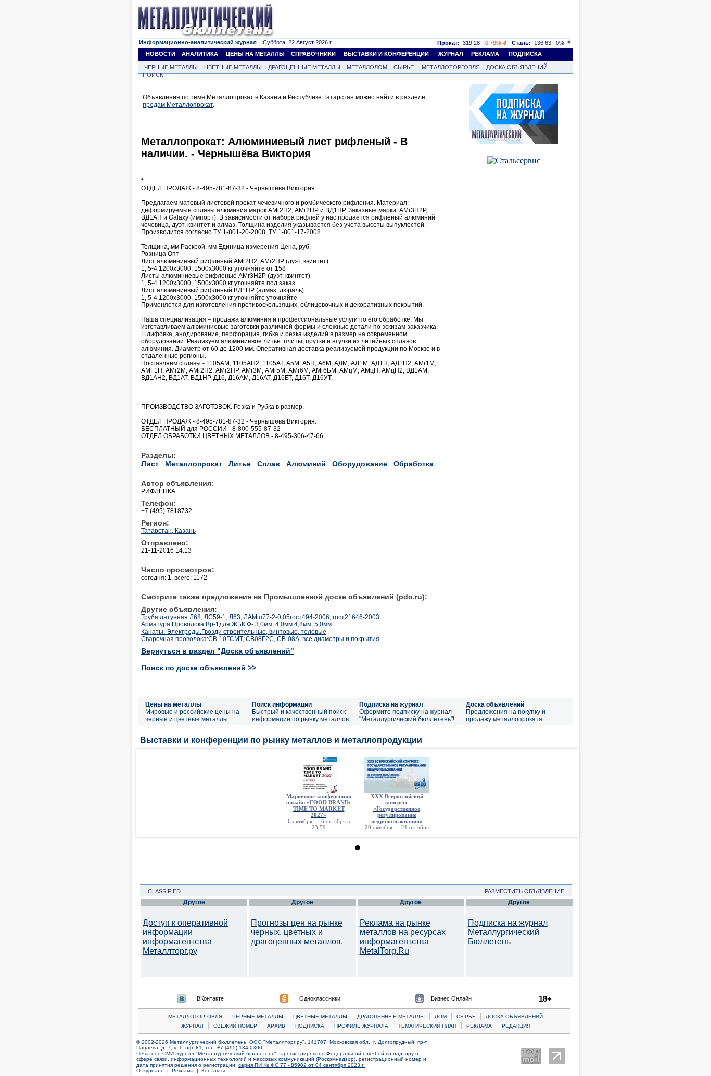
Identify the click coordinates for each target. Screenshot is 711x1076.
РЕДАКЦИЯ (516, 1026)
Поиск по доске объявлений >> (198, 667)
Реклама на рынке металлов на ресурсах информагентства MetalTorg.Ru (403, 936)
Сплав (268, 463)
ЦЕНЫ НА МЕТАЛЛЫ (255, 53)
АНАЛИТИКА (200, 53)
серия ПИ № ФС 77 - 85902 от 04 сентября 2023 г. (301, 1065)
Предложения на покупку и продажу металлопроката (505, 715)
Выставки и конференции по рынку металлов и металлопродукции (281, 740)
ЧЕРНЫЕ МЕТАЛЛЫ (171, 67)
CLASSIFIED (161, 891)
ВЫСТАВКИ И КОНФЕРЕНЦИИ (386, 53)
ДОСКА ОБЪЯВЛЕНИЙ (517, 67)
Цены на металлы (173, 704)
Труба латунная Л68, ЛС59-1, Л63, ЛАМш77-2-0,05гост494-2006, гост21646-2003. (261, 617)
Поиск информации (282, 704)
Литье (239, 463)
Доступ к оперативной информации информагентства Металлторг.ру (185, 936)
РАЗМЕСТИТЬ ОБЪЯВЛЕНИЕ (527, 891)
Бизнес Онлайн (451, 998)
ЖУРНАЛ (450, 53)
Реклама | (186, 1070)
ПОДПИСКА (525, 53)
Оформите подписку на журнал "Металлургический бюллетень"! (406, 715)
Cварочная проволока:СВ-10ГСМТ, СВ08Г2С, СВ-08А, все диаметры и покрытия (260, 639)
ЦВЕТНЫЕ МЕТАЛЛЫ (233, 67)
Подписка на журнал (391, 704)
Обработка (413, 463)
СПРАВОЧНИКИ (313, 53)
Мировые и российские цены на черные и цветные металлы (192, 715)
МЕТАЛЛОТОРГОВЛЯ (451, 67)
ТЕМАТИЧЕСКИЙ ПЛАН (427, 1026)
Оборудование (359, 463)
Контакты (213, 1070)
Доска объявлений (495, 704)
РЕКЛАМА (485, 53)
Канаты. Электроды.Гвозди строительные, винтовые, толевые (233, 631)
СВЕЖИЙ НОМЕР (235, 1026)
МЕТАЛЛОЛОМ (367, 67)
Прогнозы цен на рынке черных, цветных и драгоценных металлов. (297, 932)
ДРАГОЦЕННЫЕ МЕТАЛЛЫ (304, 67)
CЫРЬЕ (466, 1016)
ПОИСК (153, 75)
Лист (150, 463)
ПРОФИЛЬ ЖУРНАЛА (361, 1026)
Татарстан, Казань (168, 530)
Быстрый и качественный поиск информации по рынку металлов (300, 715)
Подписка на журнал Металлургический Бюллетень (508, 932)
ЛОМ (441, 1016)
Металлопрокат (193, 463)
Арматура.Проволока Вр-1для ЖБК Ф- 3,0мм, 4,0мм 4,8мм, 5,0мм (236, 624)
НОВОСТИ (160, 53)
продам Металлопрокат (178, 104)
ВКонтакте (210, 998)
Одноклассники (319, 998)
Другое (194, 902)
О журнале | (154, 1070)
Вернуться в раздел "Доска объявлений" (217, 651)
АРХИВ (276, 1026)
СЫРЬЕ (403, 67)
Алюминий (306, 463)
